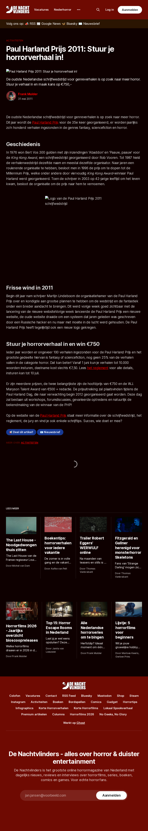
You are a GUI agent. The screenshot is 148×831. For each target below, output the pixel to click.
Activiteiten (14, 40)
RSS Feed (69, 696)
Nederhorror (62, 9)
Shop (120, 696)
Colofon (14, 696)
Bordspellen (77, 702)
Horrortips (130, 702)
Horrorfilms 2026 (82, 714)
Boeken (58, 702)
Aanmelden (130, 10)
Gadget (112, 702)
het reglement (97, 368)
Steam (134, 696)
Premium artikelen (34, 714)
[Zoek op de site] (98, 10)
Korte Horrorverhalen (53, 708)
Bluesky (86, 696)
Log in (109, 9)
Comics (96, 702)
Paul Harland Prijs (45, 122)
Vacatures (41, 9)
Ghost (81, 723)
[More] (79, 10)
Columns (58, 714)
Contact (51, 696)
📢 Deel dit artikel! (21, 432)
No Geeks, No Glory (113, 714)
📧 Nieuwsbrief (50, 432)
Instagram (18, 702)
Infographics (24, 708)
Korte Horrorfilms (86, 708)
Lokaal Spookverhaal (118, 708)
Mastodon (105, 696)
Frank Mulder (28, 94)
